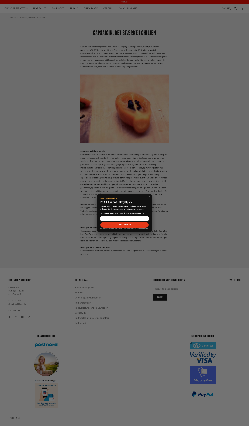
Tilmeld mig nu (124, 225)
